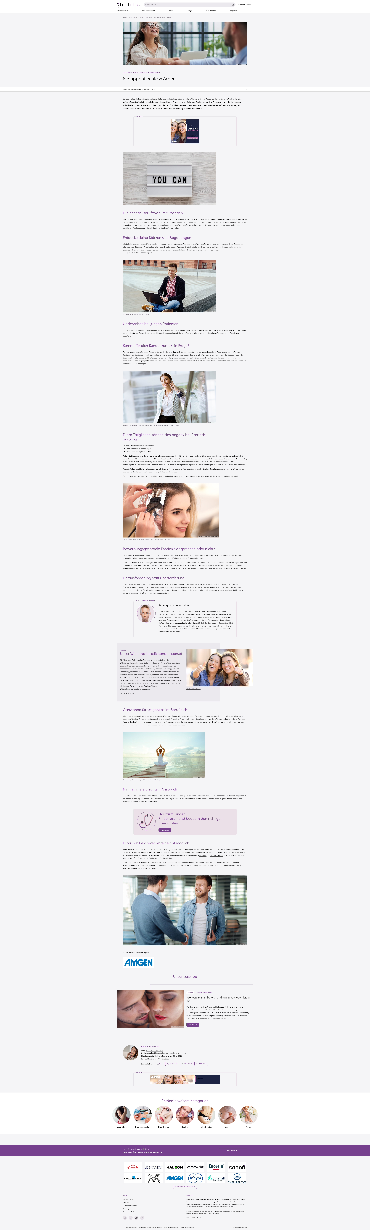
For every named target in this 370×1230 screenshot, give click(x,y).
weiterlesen (192, 1025)
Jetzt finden (164, 830)
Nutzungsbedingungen (171, 1227)
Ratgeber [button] (233, 10)
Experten (126, 1202)
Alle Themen (133, 17)
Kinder (142, 17)
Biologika (202, 855)
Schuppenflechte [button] (148, 10)
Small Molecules (216, 855)
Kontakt (159, 1227)
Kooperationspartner (130, 1205)
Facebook (188, 1064)
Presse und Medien (129, 1212)
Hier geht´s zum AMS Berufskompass (137, 253)
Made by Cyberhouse (240, 1227)
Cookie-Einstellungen (187, 1227)
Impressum (142, 1227)
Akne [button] (171, 10)
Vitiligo (189, 10)
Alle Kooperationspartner (185, 1187)
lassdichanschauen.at (135, 663)
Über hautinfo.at (128, 1199)
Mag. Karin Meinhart (154, 1050)
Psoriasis (149, 17)
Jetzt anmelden (232, 1150)
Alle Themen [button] (211, 10)
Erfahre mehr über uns (193, 1217)
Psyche (190, 993)
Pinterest (202, 1064)
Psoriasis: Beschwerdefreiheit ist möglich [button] (139, 89)
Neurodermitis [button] (122, 10)
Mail (161, 1064)
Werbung (126, 1209)
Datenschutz (151, 1227)
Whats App (173, 1064)
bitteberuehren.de (161, 1053)
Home (125, 17)
